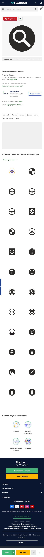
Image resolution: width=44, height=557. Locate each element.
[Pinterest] (22, 506)
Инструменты (7, 488)
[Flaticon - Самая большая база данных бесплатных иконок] (19, 3)
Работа (14, 115)
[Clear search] (31, 9)
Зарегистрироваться (22, 517)
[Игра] (12, 171)
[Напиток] (12, 392)
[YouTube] (32, 506)
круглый (6, 115)
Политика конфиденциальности (23, 524)
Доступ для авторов (22, 471)
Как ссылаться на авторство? (12, 86)
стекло (21, 115)
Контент (5, 484)
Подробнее (13, 79)
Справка (5, 493)
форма (29, 115)
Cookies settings (35, 528)
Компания (6, 497)
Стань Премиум (22, 476)
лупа (17, 118)
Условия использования (22, 522)
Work (20, 101)
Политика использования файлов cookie (22, 526)
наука (36, 115)
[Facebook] (12, 506)
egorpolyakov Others (14, 105)
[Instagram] (27, 506)
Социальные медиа (22, 501)
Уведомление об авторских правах (16, 528)
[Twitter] (17, 506)
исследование (8, 118)
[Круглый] (32, 171)
